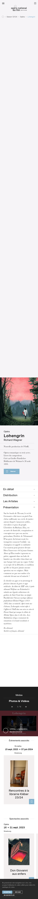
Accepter (7, 892)
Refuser (18, 892)
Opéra (22, 17)
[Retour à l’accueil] (19, 8)
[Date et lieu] (31, 801)
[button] (3, 3)
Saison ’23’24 (12, 17)
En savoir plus (9, 895)
